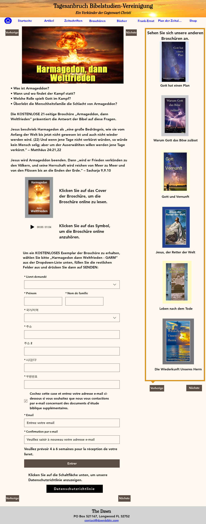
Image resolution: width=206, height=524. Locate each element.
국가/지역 (31, 310)
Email (29, 415)
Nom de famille (76, 293)
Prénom (30, 293)
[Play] (32, 227)
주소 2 (28, 343)
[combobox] (72, 284)
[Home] (8, 21)
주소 (28, 326)
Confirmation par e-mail (41, 431)
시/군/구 (30, 360)
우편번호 (30, 376)
